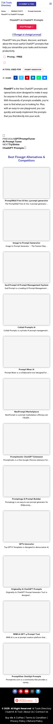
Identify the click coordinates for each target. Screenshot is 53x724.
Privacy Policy (18, 721)
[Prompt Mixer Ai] (26, 351)
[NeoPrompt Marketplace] (26, 394)
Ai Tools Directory (41, 708)
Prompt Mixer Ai (26, 369)
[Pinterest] (20, 691)
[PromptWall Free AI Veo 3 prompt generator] (26, 183)
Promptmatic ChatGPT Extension (26, 457)
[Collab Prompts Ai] (26, 309)
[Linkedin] (38, 691)
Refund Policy (35, 721)
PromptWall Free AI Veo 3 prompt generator (26, 201)
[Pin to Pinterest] (27, 78)
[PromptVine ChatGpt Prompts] (26, 658)
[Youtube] (26, 691)
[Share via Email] (44, 78)
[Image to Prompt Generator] (26, 225)
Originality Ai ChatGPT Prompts (26, 589)
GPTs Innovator (26, 544)
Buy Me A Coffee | (15, 717)
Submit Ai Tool (14, 711)
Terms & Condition (36, 717)
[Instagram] (32, 691)
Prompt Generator (34, 11)
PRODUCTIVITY (17, 11)
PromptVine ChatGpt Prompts (26, 676)
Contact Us (42, 711)
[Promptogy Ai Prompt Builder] (26, 481)
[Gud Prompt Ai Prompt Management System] (26, 267)
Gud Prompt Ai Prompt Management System (26, 285)
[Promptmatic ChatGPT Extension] (26, 439)
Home (3, 11)
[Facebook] (14, 691)
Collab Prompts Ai (26, 327)
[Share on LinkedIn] (33, 78)
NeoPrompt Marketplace (26, 412)
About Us (29, 711)
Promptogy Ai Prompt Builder (26, 499)
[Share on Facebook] (16, 78)
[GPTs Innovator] (26, 526)
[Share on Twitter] (21, 78)
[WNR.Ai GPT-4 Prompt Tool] (26, 616)
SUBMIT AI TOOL (27, 4)
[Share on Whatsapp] (38, 78)
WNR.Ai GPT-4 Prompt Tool (26, 634)
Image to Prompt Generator (26, 243)
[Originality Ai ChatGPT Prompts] (26, 571)
